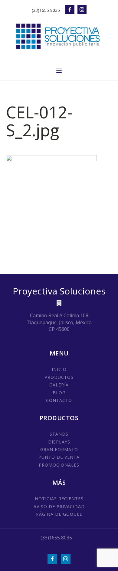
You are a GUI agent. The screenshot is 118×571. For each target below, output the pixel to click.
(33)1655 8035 (46, 10)
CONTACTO (59, 400)
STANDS (59, 434)
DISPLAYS (59, 442)
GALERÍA (59, 384)
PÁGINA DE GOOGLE (59, 514)
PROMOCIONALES (59, 465)
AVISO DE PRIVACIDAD (59, 506)
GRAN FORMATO (59, 449)
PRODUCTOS (59, 377)
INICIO (59, 369)
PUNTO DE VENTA (59, 457)
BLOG (59, 392)
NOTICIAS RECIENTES (59, 498)
